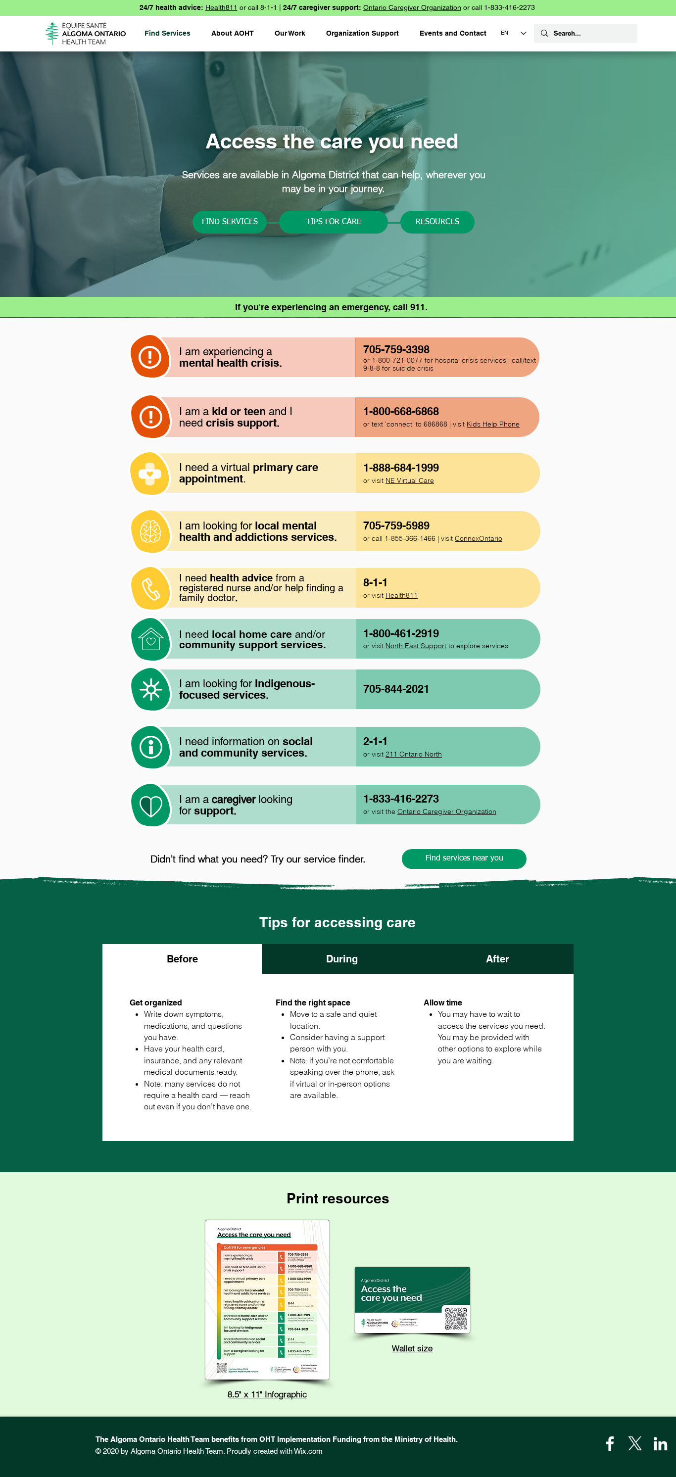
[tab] (182, 959)
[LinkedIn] (660, 1443)
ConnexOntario (478, 538)
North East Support (416, 645)
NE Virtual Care (410, 480)
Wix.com (308, 1451)
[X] (635, 1443)
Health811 (221, 7)
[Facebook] (610, 1443)
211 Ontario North (414, 754)
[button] (362, 33)
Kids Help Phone (493, 424)
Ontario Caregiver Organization (412, 7)
